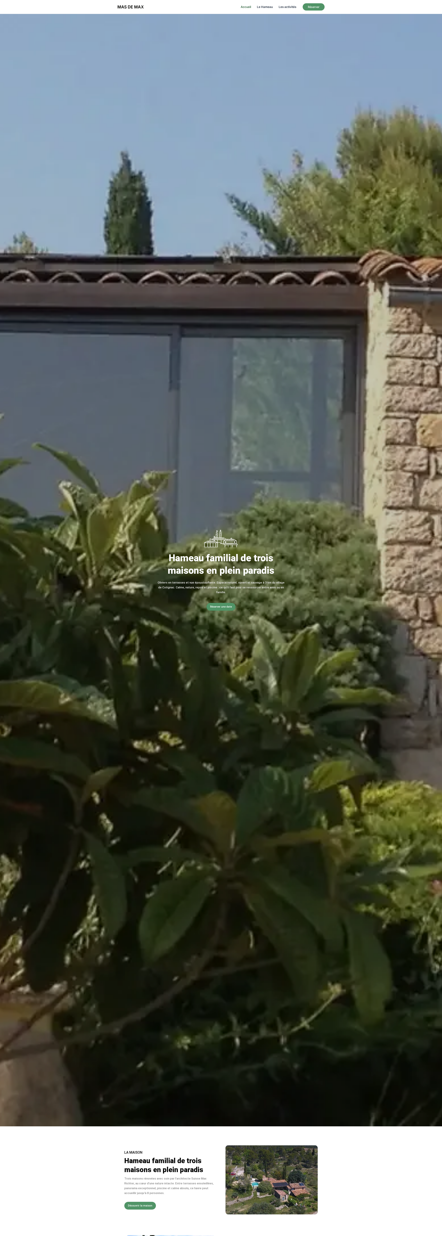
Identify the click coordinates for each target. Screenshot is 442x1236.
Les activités (287, 7)
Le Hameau (265, 7)
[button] (314, 7)
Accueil (246, 7)
